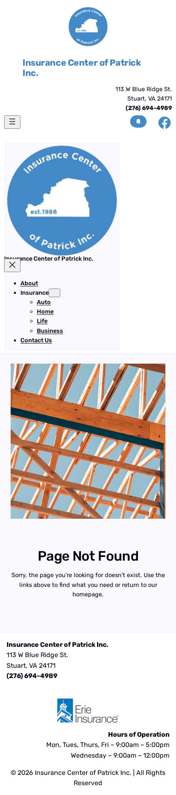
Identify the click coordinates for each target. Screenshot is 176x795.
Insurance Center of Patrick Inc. (82, 67)
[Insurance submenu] (54, 293)
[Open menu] (12, 122)
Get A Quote (138, 121)
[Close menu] (12, 265)
